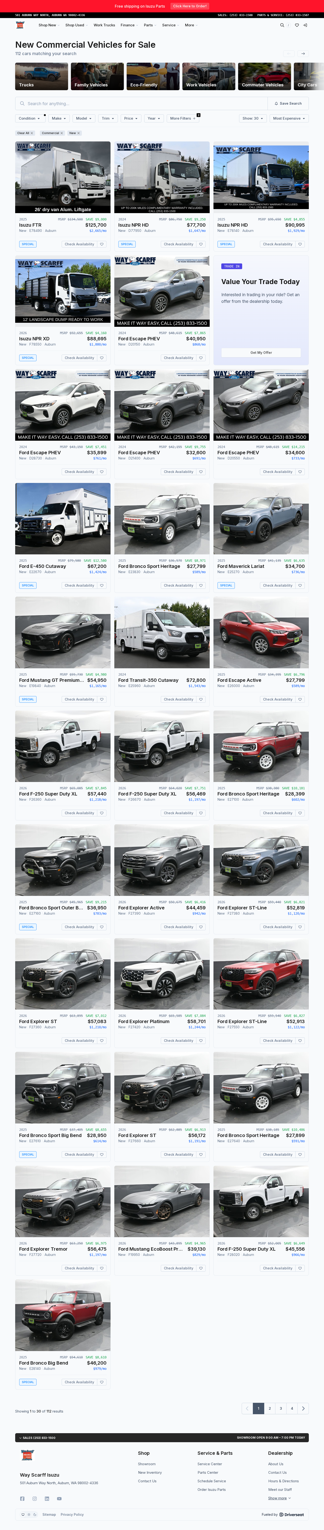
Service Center (210, 1464)
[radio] (23, 1514)
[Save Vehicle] (101, 244)
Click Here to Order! (190, 6)
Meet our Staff (280, 1489)
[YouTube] (59, 1498)
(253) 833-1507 (297, 15)
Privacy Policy (72, 1514)
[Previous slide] (289, 53)
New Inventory (150, 1472)
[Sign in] (305, 25)
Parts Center (208, 1472)
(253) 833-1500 (241, 15)
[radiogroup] (29, 1514)
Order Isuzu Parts (212, 1489)
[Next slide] (303, 53)
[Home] (20, 25)
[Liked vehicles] (297, 25)
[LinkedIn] (47, 1498)
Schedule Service (212, 1481)
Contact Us (147, 1481)
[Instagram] (34, 1498)
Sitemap (49, 1514)
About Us (275, 1464)
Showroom (147, 1464)
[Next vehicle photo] (103, 181)
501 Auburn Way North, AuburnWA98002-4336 (50, 15)
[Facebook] (22, 1498)
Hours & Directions (283, 1481)
